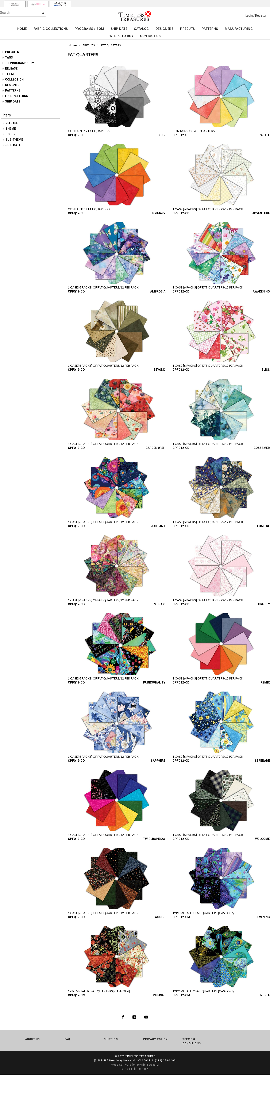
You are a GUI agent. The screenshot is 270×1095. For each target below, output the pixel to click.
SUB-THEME (14, 139)
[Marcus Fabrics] (60, 4)
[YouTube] (146, 1017)
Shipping (111, 1039)
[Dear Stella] (38, 4)
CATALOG (141, 29)
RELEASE (11, 68)
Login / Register (256, 15)
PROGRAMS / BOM (89, 29)
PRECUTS (187, 29)
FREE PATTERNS (16, 96)
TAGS (9, 57)
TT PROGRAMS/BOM (19, 63)
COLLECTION (14, 79)
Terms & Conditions (191, 1041)
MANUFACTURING (239, 29)
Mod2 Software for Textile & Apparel (135, 1064)
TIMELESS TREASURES (140, 1056)
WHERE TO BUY (121, 36)
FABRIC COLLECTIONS (51, 29)
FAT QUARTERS (111, 45)
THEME (10, 74)
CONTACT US (150, 36)
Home (73, 45)
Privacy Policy (155, 1039)
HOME (22, 29)
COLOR (10, 134)
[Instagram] (134, 1017)
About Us (32, 1039)
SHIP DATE (119, 29)
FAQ (67, 1039)
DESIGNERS (165, 29)
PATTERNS (210, 29)
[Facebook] (123, 1017)
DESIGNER (12, 85)
